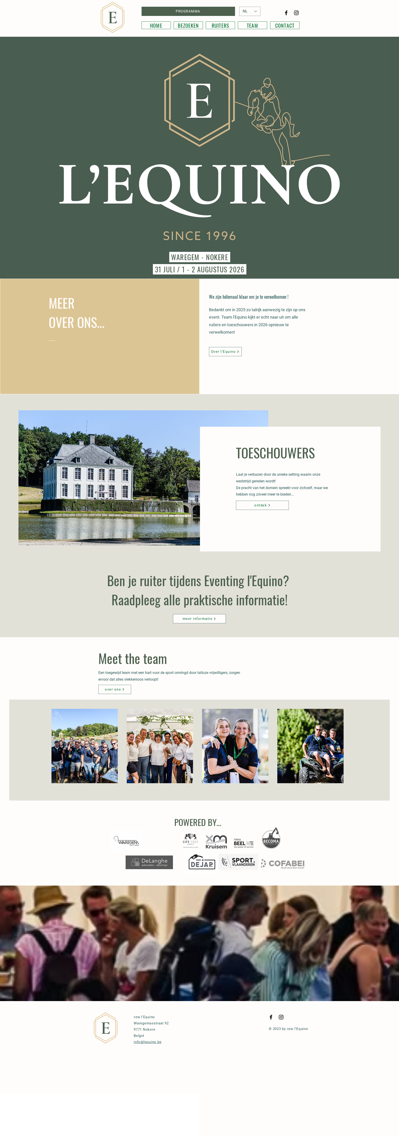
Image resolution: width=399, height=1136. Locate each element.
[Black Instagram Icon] (296, 13)
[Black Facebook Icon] (286, 13)
